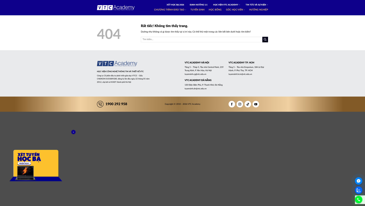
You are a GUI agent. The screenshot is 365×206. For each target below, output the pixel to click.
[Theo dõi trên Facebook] (232, 104)
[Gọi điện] (358, 199)
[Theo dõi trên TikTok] (248, 104)
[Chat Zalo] (358, 190)
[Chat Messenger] (358, 181)
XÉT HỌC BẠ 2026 (175, 5)
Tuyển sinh (197, 10)
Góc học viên (234, 10)
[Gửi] (265, 39)
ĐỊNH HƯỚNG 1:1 (198, 5)
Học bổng (215, 10)
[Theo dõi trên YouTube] (256, 104)
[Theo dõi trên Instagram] (240, 104)
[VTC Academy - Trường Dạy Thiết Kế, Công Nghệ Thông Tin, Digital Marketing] (116, 7)
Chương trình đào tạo (169, 10)
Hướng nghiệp (258, 10)
